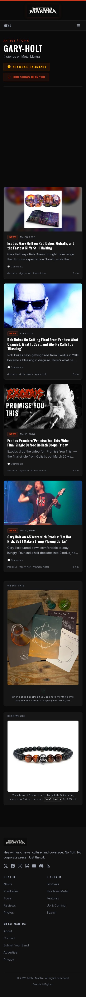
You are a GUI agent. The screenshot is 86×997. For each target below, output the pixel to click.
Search (51, 912)
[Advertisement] (43, 137)
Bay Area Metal (57, 891)
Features (53, 898)
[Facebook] (13, 866)
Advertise (10, 952)
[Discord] (41, 866)
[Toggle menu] (78, 25)
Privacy (9, 959)
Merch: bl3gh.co (43, 984)
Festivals (53, 884)
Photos (9, 912)
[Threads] (27, 866)
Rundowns (11, 891)
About (8, 931)
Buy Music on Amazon (29, 66)
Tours (8, 898)
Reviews (10, 905)
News (8, 884)
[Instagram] (20, 866)
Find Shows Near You (29, 77)
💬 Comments (15, 266)
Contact (9, 938)
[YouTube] (34, 866)
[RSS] (48, 866)
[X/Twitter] (6, 866)
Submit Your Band (16, 945)
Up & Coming (56, 905)
